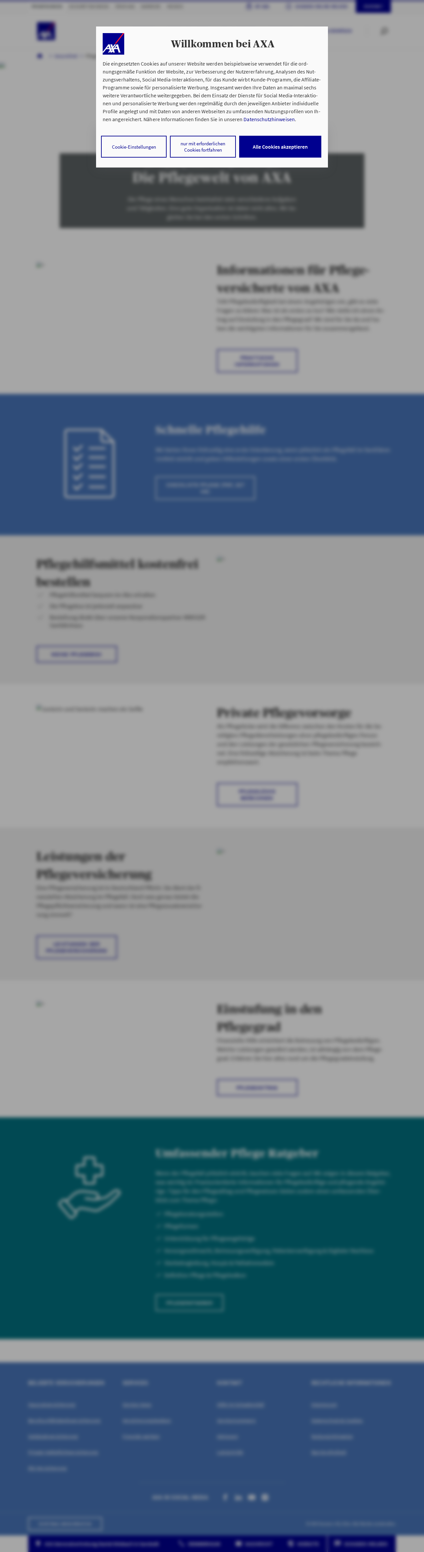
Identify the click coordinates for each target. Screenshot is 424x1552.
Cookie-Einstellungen (134, 147)
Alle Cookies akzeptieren (280, 146)
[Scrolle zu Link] (113, 44)
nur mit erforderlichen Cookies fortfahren (203, 146)
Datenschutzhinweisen (268, 119)
